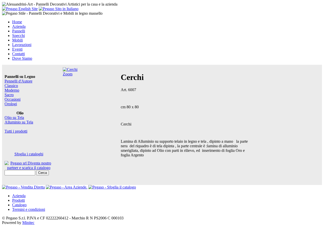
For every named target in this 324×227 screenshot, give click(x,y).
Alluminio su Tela (19, 122)
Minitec (28, 222)
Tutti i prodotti (16, 131)
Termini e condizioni (28, 209)
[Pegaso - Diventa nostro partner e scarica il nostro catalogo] (66, 187)
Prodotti (18, 200)
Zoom (67, 74)
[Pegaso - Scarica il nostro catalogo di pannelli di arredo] (112, 187)
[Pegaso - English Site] (20, 9)
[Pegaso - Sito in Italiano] (58, 9)
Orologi (11, 104)
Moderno (12, 90)
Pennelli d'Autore (18, 81)
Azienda (19, 196)
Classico (11, 86)
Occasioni (13, 99)
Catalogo (19, 205)
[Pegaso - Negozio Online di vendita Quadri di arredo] (23, 187)
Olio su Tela (14, 117)
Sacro (9, 95)
